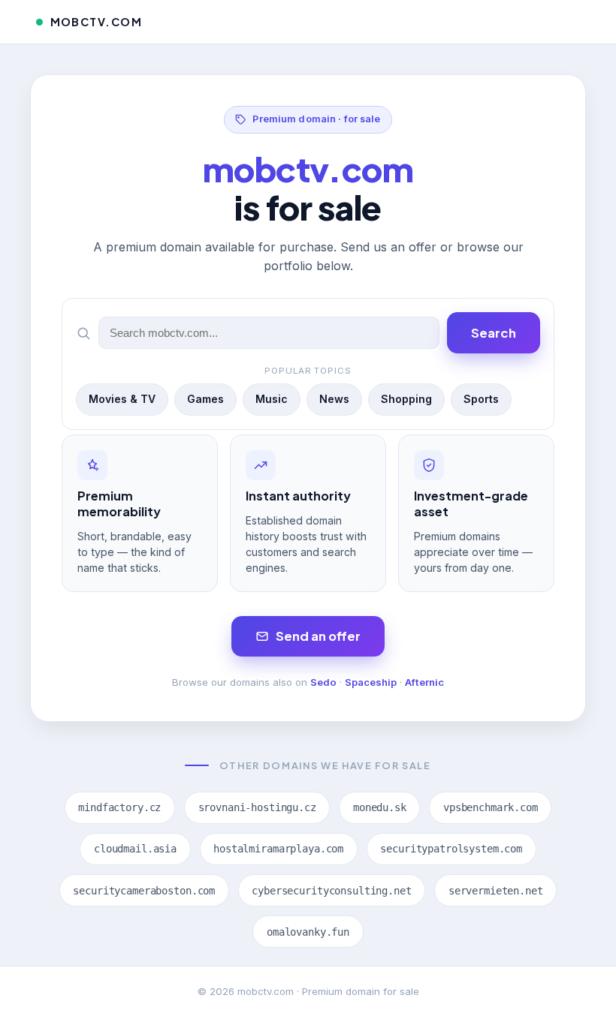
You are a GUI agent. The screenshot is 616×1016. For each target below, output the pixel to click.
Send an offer (318, 636)
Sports (481, 398)
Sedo (323, 682)
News (334, 398)
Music (271, 398)
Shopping (406, 398)
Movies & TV (122, 398)
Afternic (424, 682)
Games (205, 398)
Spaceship (371, 682)
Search (493, 333)
